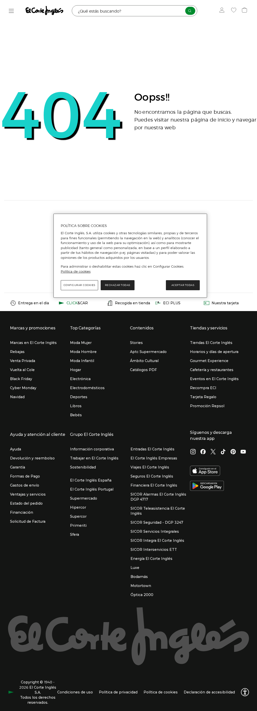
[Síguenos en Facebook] (203, 452)
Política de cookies (76, 271)
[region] (130, 255)
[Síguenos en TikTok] (223, 452)
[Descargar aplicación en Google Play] (207, 486)
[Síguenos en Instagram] (193, 452)
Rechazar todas (117, 285)
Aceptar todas (183, 285)
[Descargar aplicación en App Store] (205, 471)
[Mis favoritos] (234, 11)
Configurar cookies (79, 285)
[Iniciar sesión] (223, 11)
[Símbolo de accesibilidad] (245, 692)
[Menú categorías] (11, 11)
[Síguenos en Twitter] (213, 452)
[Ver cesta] (245, 11)
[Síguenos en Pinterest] (233, 452)
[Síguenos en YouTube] (243, 452)
